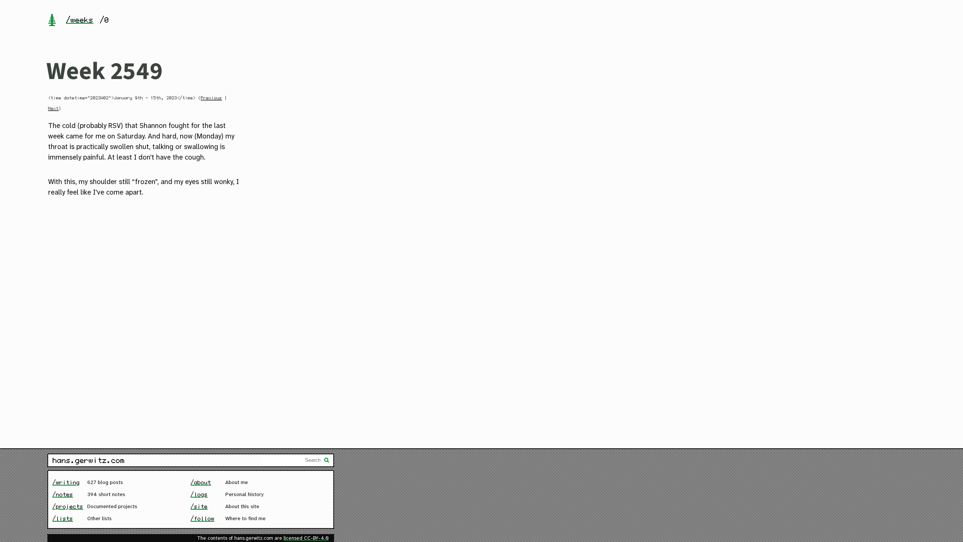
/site (199, 506)
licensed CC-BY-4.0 (306, 538)
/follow (202, 518)
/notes (63, 494)
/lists (63, 518)
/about (201, 482)
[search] (327, 461)
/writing (66, 482)
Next (53, 108)
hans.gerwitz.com (89, 460)
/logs (199, 494)
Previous (211, 98)
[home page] (52, 20)
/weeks (79, 20)
